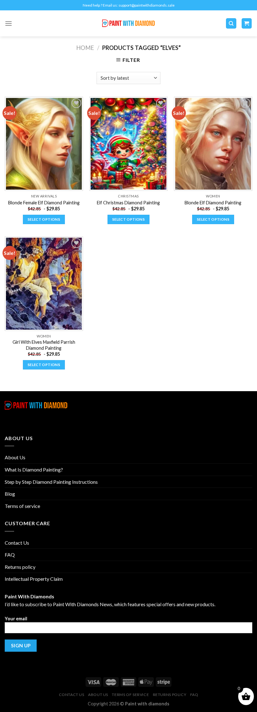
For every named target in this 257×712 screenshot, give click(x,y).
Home (85, 47)
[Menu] (8, 23)
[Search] (231, 23)
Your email (16, 618)
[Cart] (247, 23)
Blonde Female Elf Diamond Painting (44, 202)
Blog (10, 494)
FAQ (10, 555)
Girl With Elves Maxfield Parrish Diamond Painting (44, 345)
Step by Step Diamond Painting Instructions (51, 482)
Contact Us (17, 543)
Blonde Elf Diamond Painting (213, 202)
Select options (44, 219)
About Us (15, 457)
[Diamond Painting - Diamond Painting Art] (128, 23)
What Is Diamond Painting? (34, 469)
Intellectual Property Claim (34, 579)
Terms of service (22, 506)
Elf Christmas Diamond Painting (128, 202)
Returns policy (20, 567)
